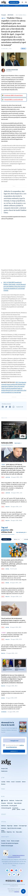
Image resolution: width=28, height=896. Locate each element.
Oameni (16, 825)
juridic (14, 809)
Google (9, 874)
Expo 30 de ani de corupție (14, 828)
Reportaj (9, 832)
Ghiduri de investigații (7, 845)
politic (18, 809)
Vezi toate (17, 443)
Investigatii (5, 836)
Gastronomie (4, 805)
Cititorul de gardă (6, 808)
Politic (8, 506)
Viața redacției (18, 803)
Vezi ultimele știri (21, 532)
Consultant (15, 808)
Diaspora (3, 803)
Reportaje (9, 825)
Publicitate (4, 771)
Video (3, 789)
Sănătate (11, 800)
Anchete (3, 832)
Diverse (3, 784)
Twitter (14, 874)
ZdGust (3, 814)
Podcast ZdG (18, 800)
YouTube (11, 870)
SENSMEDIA (16, 891)
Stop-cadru (19, 832)
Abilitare (3, 825)
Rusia (17, 539)
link (5, 434)
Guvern (6, 539)
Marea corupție (15, 841)
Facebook (16, 870)
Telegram (7, 870)
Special (3, 821)
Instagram (20, 870)
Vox (14, 832)
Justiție (8, 477)
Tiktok (18, 874)
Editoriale (10, 803)
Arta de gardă (13, 805)
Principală (3, 15)
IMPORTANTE (10, 15)
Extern (24, 781)
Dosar (8, 841)
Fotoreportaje (23, 825)
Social (7, 568)
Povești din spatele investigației (9, 843)
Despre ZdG (4, 768)
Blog (3, 796)
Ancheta (3, 841)
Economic (4, 711)
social (23, 809)
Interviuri (3, 828)
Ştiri (2, 777)
